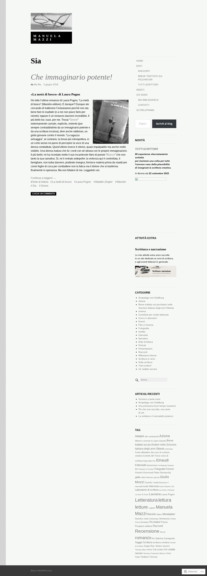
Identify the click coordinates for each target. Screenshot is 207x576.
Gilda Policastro (147, 477)
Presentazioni (145, 348)
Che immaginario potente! (71, 77)
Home (139, 61)
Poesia (164, 522)
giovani (156, 477)
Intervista (154, 486)
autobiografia (154, 436)
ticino (149, 549)
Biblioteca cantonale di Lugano (147, 441)
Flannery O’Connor (146, 469)
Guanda (148, 482)
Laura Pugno (83, 181)
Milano (159, 514)
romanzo (143, 537)
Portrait (142, 345)
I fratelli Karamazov (160, 483)
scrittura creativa (161, 542)
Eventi (141, 321)
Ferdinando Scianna (166, 465)
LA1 (172, 486)
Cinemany (169, 449)
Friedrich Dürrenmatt (144, 473)
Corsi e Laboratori (147, 318)
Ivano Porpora (164, 486)
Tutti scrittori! (148, 84)
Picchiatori (154, 522)
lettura (164, 500)
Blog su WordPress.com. (41, 571)
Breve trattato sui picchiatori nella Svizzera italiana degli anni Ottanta (155, 444)
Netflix (146, 519)
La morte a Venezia (166, 490)
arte (146, 436)
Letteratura (146, 500)
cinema (142, 311)
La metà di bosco (62, 181)
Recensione (147, 531)
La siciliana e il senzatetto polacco (155, 416)
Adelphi (139, 436)
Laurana (155, 494)
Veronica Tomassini (150, 553)
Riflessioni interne (147, 355)
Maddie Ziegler (104, 181)
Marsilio (121, 181)
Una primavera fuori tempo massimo (157, 406)
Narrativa (143, 338)
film (136, 469)
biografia (162, 441)
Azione (141, 301)
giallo (137, 477)
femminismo (152, 465)
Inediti (140, 89)
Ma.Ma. (38, 84)
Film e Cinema (145, 325)
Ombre (173, 519)
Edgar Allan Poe (149, 461)
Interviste (143, 335)
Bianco (111, 154)
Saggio (138, 542)
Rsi (153, 538)
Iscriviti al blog (164, 123)
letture (141, 507)
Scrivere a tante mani (149, 399)
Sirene (74, 119)
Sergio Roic (149, 546)
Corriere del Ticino (151, 456)
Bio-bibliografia (148, 100)
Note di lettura (40, 181)
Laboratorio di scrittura (146, 490)
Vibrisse (162, 553)
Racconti (144, 71)
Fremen (170, 468)
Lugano (151, 508)
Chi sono (141, 94)
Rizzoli (162, 532)
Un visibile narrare (147, 369)
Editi (139, 66)
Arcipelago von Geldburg (151, 297)
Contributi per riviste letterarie (153, 314)
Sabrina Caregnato (165, 538)
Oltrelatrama (145, 110)
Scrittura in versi (146, 359)
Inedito (141, 331)
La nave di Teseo (141, 494)
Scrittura (147, 542)
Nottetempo (153, 519)
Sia (34, 185)
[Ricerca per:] (151, 379)
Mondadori (169, 514)
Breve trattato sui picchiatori (150, 78)
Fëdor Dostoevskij (162, 472)
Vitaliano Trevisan (149, 557)
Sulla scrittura (145, 362)
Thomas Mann (140, 550)
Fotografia (143, 328)
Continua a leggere (43, 178)
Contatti (143, 105)
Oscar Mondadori (142, 522)
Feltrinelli (140, 465)
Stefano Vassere (162, 546)
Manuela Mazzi (47, 37)
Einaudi (162, 460)
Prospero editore (143, 526)
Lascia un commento (43, 194)
